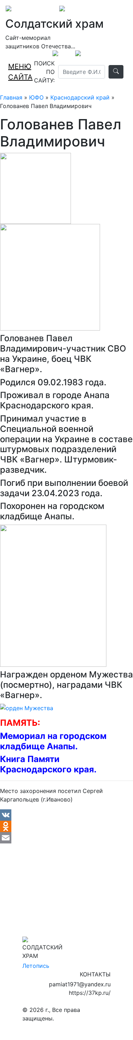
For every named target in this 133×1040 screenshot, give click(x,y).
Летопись (35, 965)
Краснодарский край (80, 97)
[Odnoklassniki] (66, 826)
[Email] (66, 837)
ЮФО (36, 97)
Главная (11, 97)
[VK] (66, 815)
